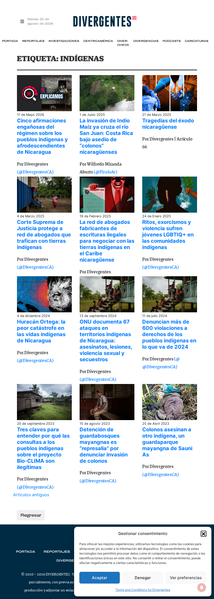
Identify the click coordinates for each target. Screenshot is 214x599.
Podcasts (172, 41)
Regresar (30, 515)
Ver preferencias (186, 577)
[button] (203, 533)
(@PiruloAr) (105, 172)
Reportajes (33, 41)
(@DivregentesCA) (35, 487)
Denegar (143, 577)
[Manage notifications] (202, 587)
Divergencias (145, 41)
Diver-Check (123, 43)
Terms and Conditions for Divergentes (142, 590)
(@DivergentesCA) (35, 172)
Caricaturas (196, 41)
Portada (10, 41)
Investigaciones (64, 41)
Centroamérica (98, 41)
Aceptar (99, 577)
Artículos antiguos (31, 494)
